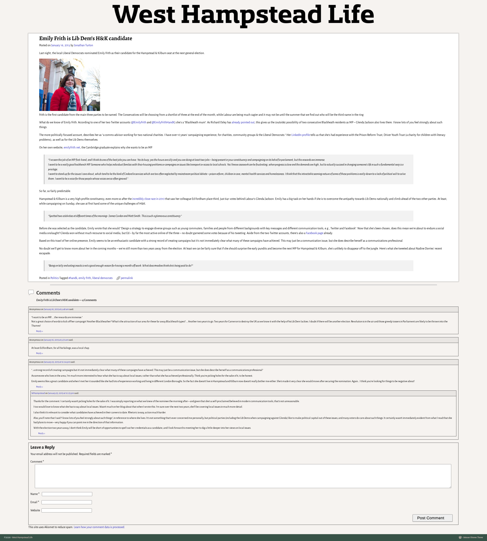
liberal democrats (102, 278)
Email (34, 502)
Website (35, 510)
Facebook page (314, 233)
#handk (72, 278)
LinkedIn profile (300, 134)
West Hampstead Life (22, 537)
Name (35, 494)
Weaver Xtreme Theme (473, 537)
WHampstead (38, 393)
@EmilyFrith (139, 122)
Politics (54, 278)
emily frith (85, 278)
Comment (37, 461)
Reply (39, 331)
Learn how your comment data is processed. (99, 527)
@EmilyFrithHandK (163, 122)
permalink (127, 278)
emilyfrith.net (72, 147)
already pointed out (243, 122)
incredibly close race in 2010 (148, 198)
